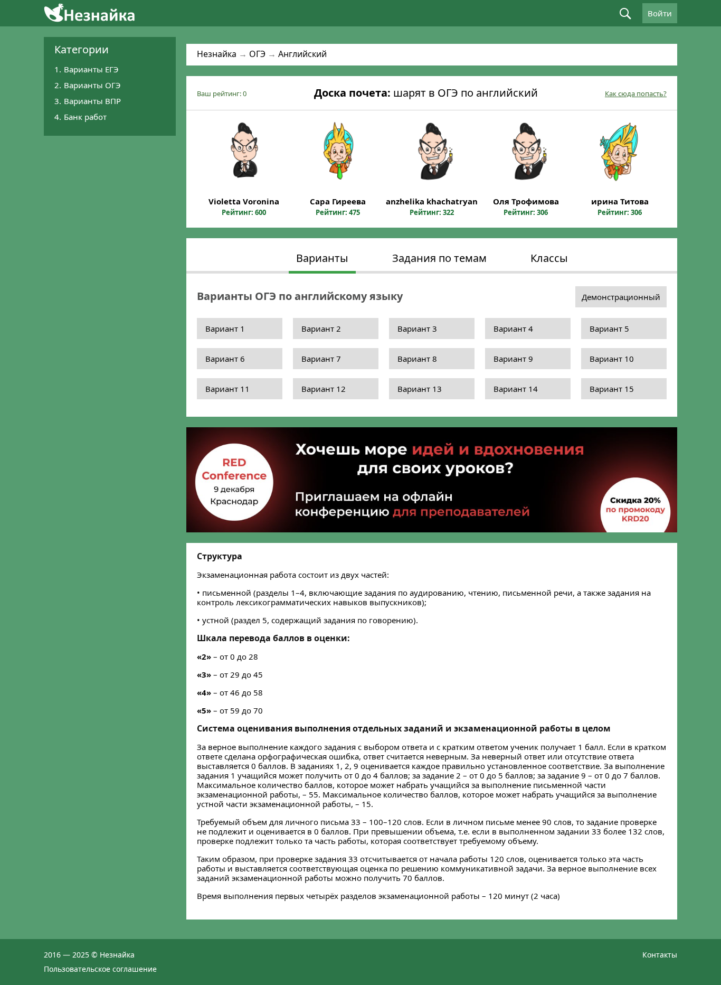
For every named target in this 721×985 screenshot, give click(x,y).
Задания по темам (439, 258)
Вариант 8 (417, 358)
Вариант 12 (323, 388)
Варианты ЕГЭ (91, 69)
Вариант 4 (513, 328)
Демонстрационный (621, 297)
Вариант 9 (513, 358)
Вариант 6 (225, 358)
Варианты (322, 258)
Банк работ (85, 116)
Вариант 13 (419, 388)
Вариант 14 (516, 388)
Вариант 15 (612, 388)
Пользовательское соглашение (100, 969)
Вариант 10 (612, 358)
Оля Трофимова (526, 201)
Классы (549, 258)
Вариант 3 (417, 328)
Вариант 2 (321, 328)
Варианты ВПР (92, 101)
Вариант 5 (609, 328)
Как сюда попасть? (636, 93)
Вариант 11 (227, 388)
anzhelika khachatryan (432, 201)
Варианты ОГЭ (92, 85)
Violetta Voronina (243, 201)
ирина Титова (620, 201)
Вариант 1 (225, 328)
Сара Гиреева (338, 201)
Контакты (659, 955)
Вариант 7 (321, 358)
